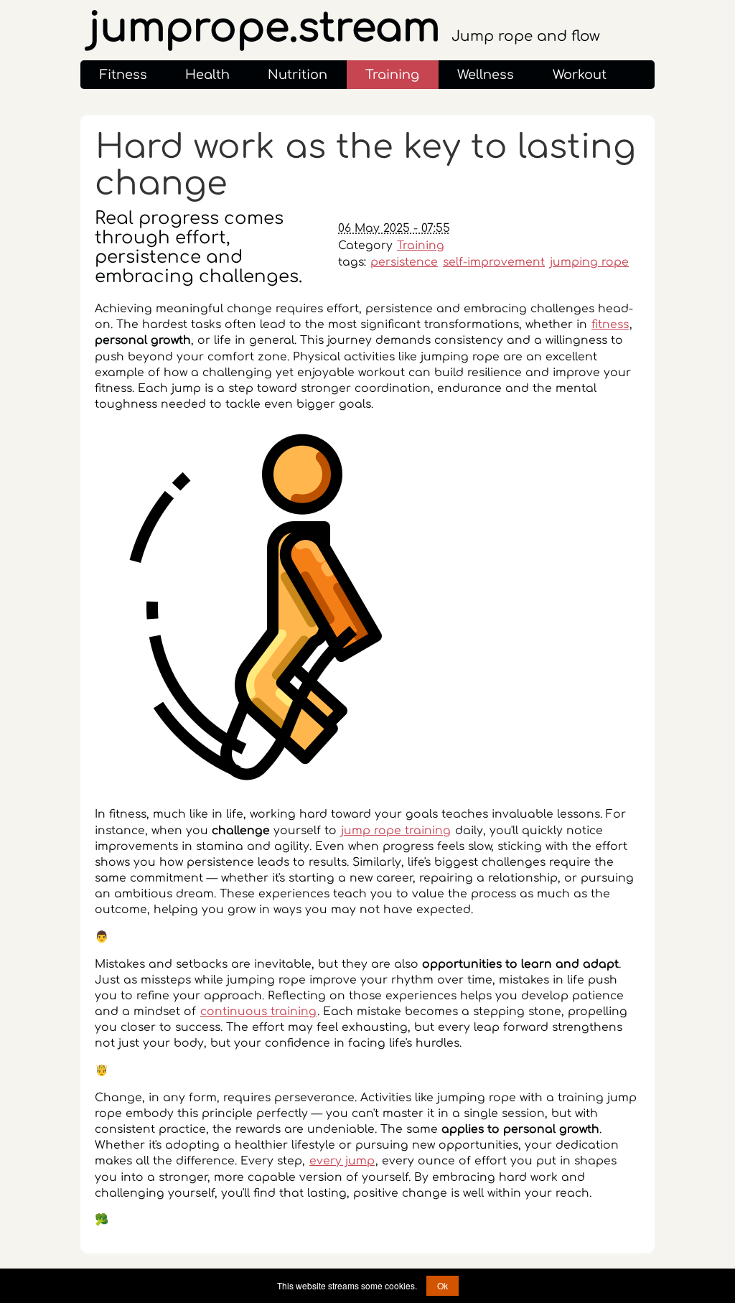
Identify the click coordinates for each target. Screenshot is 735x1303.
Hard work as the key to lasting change (365, 165)
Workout (580, 74)
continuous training (258, 1011)
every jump (342, 1160)
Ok (442, 1285)
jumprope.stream (344, 28)
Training (392, 74)
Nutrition (297, 74)
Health (207, 74)
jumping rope (589, 262)
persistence (404, 262)
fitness (610, 324)
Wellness (485, 74)
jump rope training (396, 830)
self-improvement (494, 262)
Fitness (123, 74)
